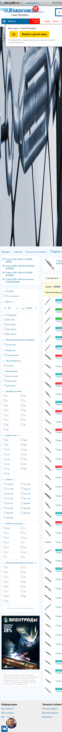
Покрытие (11, 350)
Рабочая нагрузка (15, 523)
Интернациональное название (20, 339)
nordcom (36, 3)
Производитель (13, 360)
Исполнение (11, 371)
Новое (56, 21)
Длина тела (13, 435)
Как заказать (7, 708)
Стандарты (11, 315)
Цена (10, 301)
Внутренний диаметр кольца (21, 562)
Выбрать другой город (34, 34)
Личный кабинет (50, 708)
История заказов (50, 712)
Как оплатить (7, 712)
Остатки (10, 291)
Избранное (47, 717)
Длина (10, 479)
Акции (47, 21)
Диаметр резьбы (14, 391)
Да (13, 34)
